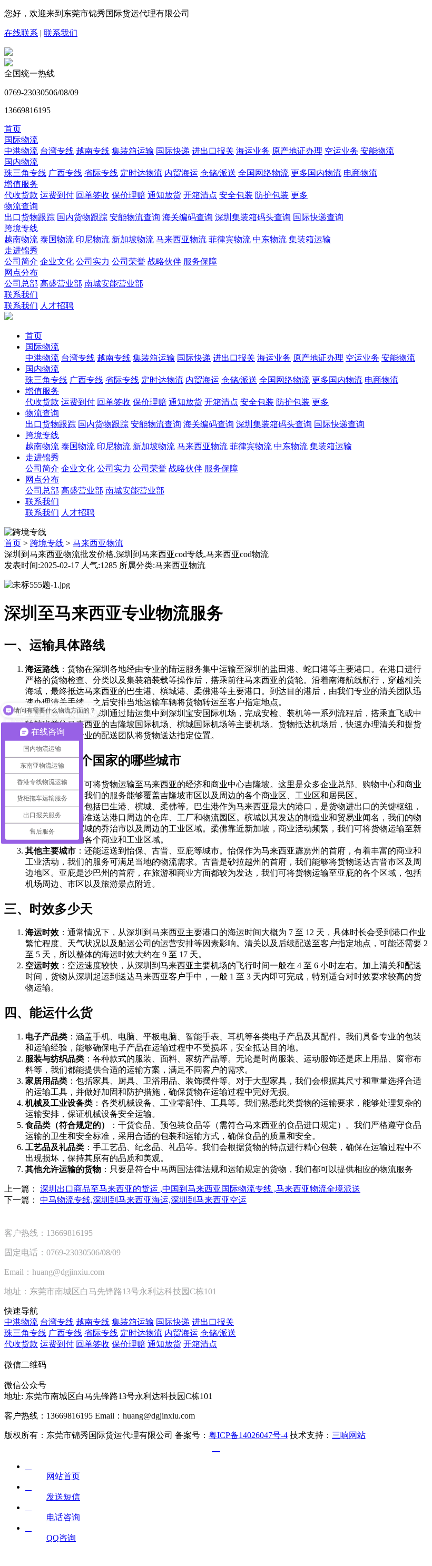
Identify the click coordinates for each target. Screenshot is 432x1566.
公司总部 (21, 283)
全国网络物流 (263, 173)
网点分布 (21, 272)
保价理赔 (128, 195)
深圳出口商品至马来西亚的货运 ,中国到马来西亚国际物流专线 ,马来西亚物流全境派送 (200, 1188)
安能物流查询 (135, 217)
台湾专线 (57, 150)
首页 (12, 128)
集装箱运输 (133, 150)
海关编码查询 (187, 217)
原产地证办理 (297, 150)
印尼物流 (93, 239)
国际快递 (173, 150)
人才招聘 (57, 305)
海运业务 (253, 150)
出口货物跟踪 (29, 217)
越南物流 (21, 239)
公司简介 (21, 261)
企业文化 (57, 261)
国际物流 (21, 139)
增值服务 (21, 184)
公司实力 (93, 261)
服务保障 (200, 261)
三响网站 (349, 1435)
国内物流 (21, 161)
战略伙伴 (164, 261)
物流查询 (21, 206)
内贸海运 (181, 173)
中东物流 (270, 239)
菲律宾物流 (230, 239)
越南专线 (93, 150)
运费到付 (57, 195)
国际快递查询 (318, 217)
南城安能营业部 (113, 283)
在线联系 (21, 32)
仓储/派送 (218, 173)
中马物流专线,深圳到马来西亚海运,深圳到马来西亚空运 (143, 1199)
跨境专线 (21, 228)
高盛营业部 (61, 283)
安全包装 (236, 195)
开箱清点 (200, 195)
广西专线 (65, 173)
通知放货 (164, 195)
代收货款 (21, 195)
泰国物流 (57, 239)
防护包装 (272, 195)
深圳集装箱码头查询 (253, 217)
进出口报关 (213, 150)
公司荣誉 (128, 261)
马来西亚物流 (181, 239)
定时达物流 (141, 173)
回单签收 (93, 195)
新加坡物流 (133, 239)
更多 (299, 195)
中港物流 (21, 150)
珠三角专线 (25, 173)
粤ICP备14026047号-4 (248, 1435)
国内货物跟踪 (82, 217)
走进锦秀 (21, 250)
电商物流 (360, 173)
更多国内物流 (316, 173)
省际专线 (101, 173)
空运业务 (341, 150)
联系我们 (60, 32)
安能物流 (377, 150)
